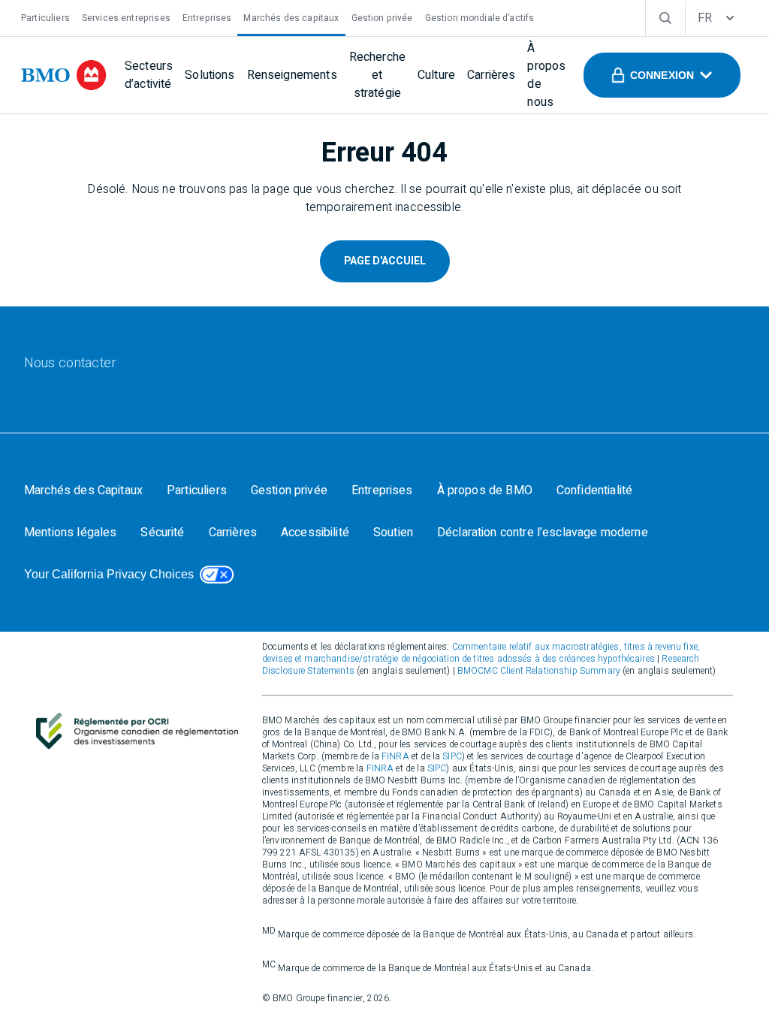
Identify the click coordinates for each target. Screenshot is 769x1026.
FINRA (395, 756)
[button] (662, 75)
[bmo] (64, 75)
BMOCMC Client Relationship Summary (538, 670)
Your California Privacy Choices (109, 574)
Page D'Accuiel (385, 261)
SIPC (452, 756)
